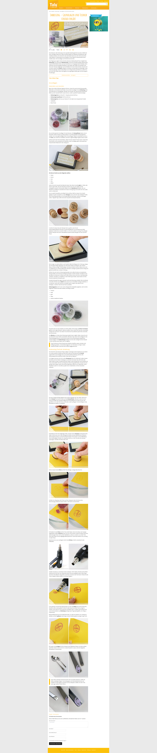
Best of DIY (63, 750)
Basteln (61, 8)
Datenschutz (84, 750)
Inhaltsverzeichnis (68, 75)
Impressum (106, 1)
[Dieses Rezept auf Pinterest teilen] (67, 49)
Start (50, 11)
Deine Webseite (51, 736)
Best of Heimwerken (70, 750)
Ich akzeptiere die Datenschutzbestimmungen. (58, 740)
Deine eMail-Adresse (53, 732)
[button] (63, 8)
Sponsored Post (92, 1)
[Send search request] (106, 4)
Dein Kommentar (52, 720)
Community (93, 8)
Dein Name (51, 728)
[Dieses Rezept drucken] (73, 50)
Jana (53, 49)
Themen (97, 1)
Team (76, 750)
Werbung (89, 750)
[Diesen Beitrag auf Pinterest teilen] (61, 50)
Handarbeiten (69, 8)
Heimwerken (85, 8)
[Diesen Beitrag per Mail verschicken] (70, 50)
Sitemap (101, 1)
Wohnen (77, 8)
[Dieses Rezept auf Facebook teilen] (64, 50)
